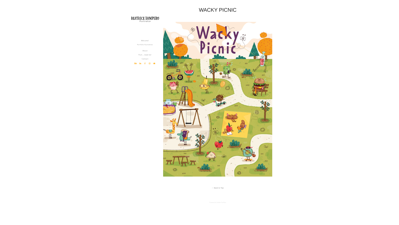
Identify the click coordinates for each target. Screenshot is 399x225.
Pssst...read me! (145, 54)
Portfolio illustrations (145, 44)
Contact (145, 58)
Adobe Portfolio (221, 202)
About (145, 50)
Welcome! (145, 40)
